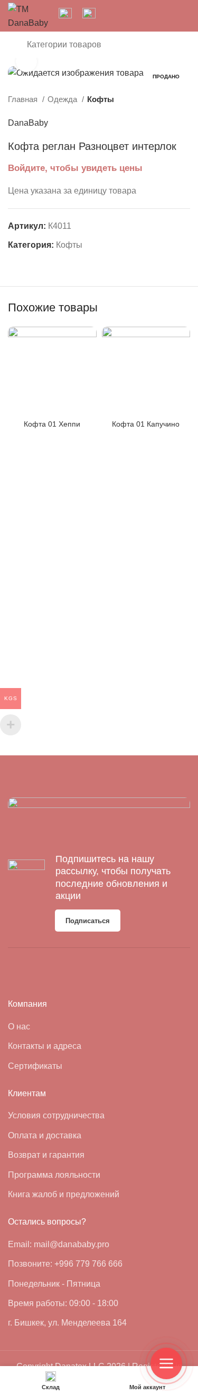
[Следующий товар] (185, 99)
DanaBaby (28, 122)
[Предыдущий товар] (163, 99)
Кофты (100, 99)
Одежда (63, 99)
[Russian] (142, 15)
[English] (112, 15)
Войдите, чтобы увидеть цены (75, 168)
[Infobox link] (65, 16)
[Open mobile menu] (12, 44)
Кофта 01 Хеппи (52, 424)
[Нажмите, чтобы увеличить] (26, 61)
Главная (24, 99)
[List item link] (49, 1027)
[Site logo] (28, 15)
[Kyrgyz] (127, 15)
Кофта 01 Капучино (146, 424)
